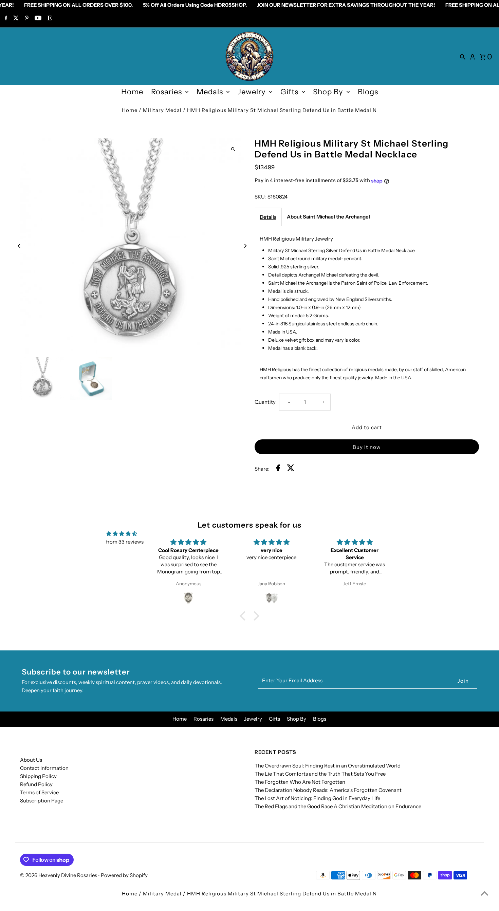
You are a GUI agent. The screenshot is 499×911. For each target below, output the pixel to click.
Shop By (328, 91)
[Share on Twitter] (291, 469)
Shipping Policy (38, 776)
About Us (31, 760)
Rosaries (166, 91)
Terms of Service (39, 792)
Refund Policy (36, 784)
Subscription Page (41, 800)
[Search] (462, 56)
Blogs (368, 91)
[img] (121, 534)
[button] (244, 615)
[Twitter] (15, 18)
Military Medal (162, 110)
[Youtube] (37, 18)
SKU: (260, 196)
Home (132, 91)
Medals (210, 91)
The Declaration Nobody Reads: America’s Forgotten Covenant (328, 790)
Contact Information (44, 768)
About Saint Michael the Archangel (328, 216)
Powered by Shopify (124, 875)
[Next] (245, 245)
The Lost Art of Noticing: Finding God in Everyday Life (317, 798)
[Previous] (19, 245)
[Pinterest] (26, 18)
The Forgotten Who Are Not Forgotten (300, 782)
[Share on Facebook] (278, 469)
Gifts (289, 91)
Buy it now (367, 447)
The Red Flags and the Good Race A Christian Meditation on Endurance (338, 806)
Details (268, 217)
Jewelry (252, 91)
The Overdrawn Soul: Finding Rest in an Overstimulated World (328, 765)
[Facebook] (5, 18)
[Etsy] (49, 18)
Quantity (265, 402)
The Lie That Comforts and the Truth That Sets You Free (320, 774)
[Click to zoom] (233, 149)
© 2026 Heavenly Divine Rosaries (59, 875)
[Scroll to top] (484, 893)
